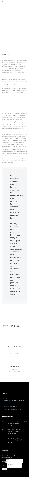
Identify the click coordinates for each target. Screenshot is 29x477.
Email (3, 461)
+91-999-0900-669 (12, 406)
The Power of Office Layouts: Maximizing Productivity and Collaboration (15, 431)
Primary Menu (26, 2)
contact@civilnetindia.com (14, 409)
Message (4, 465)
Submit (4, 469)
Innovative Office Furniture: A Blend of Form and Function (17, 422)
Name (4, 459)
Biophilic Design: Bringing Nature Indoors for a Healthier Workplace (17, 439)
